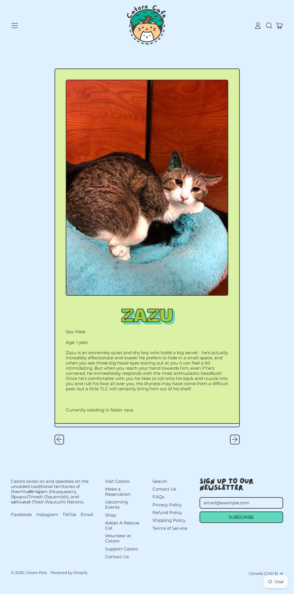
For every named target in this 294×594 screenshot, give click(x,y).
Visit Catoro (117, 481)
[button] (268, 25)
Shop (110, 515)
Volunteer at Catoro (118, 538)
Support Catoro (121, 549)
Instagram (47, 514)
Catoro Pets (36, 572)
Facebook (21, 514)
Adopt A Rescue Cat (122, 525)
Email (87, 514)
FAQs (158, 496)
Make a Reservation (117, 491)
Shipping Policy (168, 520)
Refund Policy (167, 512)
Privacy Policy (167, 504)
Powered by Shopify (69, 572)
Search (159, 481)
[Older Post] (59, 439)
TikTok (69, 514)
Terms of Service (169, 528)
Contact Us (117, 556)
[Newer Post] (235, 439)
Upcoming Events (116, 504)
